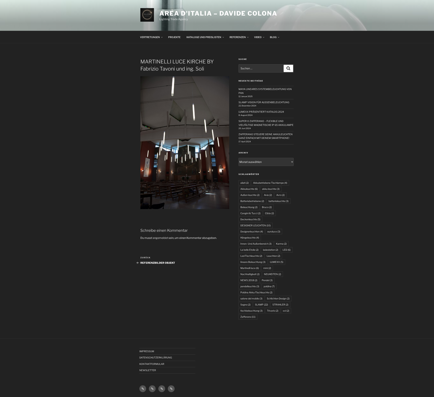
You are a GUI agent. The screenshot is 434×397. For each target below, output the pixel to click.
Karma (281, 243)
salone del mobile (251, 298)
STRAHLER (280, 304)
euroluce (273, 231)
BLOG (273, 37)
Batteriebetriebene (252, 201)
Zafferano (247, 316)
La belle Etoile (249, 249)
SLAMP (261, 304)
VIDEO (258, 37)
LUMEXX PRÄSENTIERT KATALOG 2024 (261, 111)
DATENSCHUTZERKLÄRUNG (155, 357)
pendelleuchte (249, 286)
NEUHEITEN (272, 274)
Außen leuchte (250, 195)
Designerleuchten (251, 231)
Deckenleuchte (250, 219)
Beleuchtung (249, 207)
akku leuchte (271, 188)
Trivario (272, 310)
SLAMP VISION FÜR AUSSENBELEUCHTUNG (264, 102)
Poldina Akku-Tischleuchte (256, 292)
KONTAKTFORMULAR (151, 363)
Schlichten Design (278, 298)
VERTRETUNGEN (150, 37)
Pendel (267, 280)
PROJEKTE (174, 37)
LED (287, 249)
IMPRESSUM (146, 351)
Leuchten (273, 255)
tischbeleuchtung (251, 310)
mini (267, 268)
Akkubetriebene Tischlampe (270, 182)
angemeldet (160, 238)
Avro (280, 195)
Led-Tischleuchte (251, 255)
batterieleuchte (279, 201)
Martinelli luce (249, 268)
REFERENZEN (238, 37)
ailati (244, 182)
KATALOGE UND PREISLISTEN (203, 37)
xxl (286, 310)
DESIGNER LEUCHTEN (255, 225)
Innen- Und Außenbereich (256, 243)
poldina (269, 286)
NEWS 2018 (248, 280)
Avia (268, 195)
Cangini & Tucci (250, 213)
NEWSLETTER (147, 370)
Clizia (269, 213)
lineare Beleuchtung (252, 261)
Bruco (267, 207)
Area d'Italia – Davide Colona (218, 13)
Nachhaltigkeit (250, 274)
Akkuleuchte (249, 188)
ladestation (270, 249)
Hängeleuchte (249, 237)
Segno (245, 304)
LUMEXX (276, 261)
